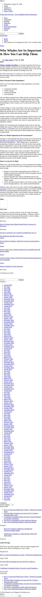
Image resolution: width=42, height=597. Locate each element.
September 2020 (9, 410)
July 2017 (7, 477)
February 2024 (8, 338)
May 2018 (7, 459)
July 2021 (7, 392)
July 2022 (7, 371)
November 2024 (9, 322)
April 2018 (7, 461)
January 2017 (8, 487)
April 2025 (7, 313)
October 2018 (8, 450)
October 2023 (8, 345)
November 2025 (9, 301)
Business (6, 21)
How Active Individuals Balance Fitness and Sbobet (20, 522)
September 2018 (9, 452)
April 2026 (7, 292)
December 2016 (9, 489)
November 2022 (9, 364)
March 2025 (7, 315)
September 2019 (9, 431)
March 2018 (7, 462)
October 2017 (8, 471)
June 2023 (7, 352)
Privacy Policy (8, 11)
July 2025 (7, 308)
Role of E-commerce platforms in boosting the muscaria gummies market (18, 529)
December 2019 (9, 426)
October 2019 (8, 429)
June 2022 (7, 373)
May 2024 (7, 332)
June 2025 (7, 309)
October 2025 (8, 302)
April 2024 (7, 334)
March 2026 (7, 294)
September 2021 (9, 389)
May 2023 (7, 353)
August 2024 (8, 327)
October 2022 (8, 366)
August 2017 (8, 475)
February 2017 (8, 485)
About (6, 6)
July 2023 (7, 350)
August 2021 (8, 390)
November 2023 (9, 343)
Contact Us (7, 7)
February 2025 (8, 317)
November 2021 (9, 385)
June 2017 (7, 478)
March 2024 (7, 336)
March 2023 (7, 357)
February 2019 (8, 443)
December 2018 (9, 447)
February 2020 (8, 422)
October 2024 (8, 324)
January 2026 (8, 297)
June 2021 (7, 394)
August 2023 (8, 348)
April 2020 (7, 418)
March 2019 (7, 441)
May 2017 (7, 480)
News (6, 18)
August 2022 (8, 369)
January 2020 (8, 424)
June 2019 (7, 436)
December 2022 (9, 362)
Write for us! (8, 9)
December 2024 (9, 320)
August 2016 (8, 496)
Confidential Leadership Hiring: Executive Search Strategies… (19, 568)
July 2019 (7, 434)
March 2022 (7, 378)
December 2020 (9, 404)
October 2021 (8, 387)
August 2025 (8, 306)
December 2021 (9, 383)
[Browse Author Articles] (4, 207)
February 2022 (8, 380)
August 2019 (8, 433)
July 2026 (7, 287)
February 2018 (8, 464)
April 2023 (7, 355)
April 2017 (7, 482)
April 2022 (7, 376)
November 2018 (9, 448)
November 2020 (9, 406)
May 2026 (7, 290)
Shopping (7, 28)
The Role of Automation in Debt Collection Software (20, 520)
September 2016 (9, 494)
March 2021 (7, 399)
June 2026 (7, 288)
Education (7, 23)
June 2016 (7, 499)
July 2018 (7, 455)
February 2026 (8, 295)
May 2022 (7, 375)
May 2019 (7, 438)
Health (6, 25)
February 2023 (8, 359)
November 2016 (9, 491)
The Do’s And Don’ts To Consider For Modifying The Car (18, 233)
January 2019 (8, 445)
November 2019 (9, 427)
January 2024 (8, 339)
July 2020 (7, 413)
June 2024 (7, 331)
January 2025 (8, 318)
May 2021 (7, 396)
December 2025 (9, 299)
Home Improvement (10, 26)
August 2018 (8, 454)
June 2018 (7, 457)
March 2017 (7, 484)
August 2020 (8, 411)
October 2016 (8, 492)
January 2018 (8, 466)
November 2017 (9, 469)
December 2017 (9, 468)
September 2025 (9, 304)
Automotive (7, 19)
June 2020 (7, 415)
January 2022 (8, 382)
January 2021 (8, 403)
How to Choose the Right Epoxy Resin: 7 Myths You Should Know (21, 555)
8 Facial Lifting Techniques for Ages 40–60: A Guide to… (18, 561)
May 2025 (7, 311)
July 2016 (7, 498)
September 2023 (9, 346)
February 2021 (8, 401)
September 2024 (9, 325)
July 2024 (7, 329)
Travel (6, 30)
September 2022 (9, 367)
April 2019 (7, 440)
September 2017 (9, 473)
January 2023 (8, 360)
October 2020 (8, 408)
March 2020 (7, 420)
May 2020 (7, 417)
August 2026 (8, 285)
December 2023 (9, 341)
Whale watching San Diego (9, 65)
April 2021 (7, 397)
